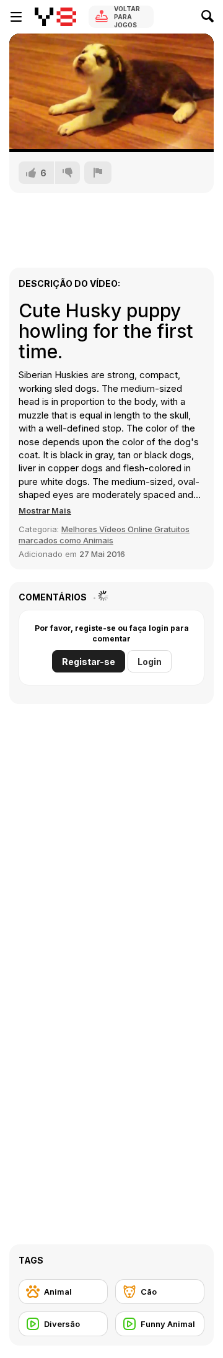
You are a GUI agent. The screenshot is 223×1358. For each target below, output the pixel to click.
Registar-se (88, 661)
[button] (45, 510)
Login (150, 661)
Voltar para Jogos (127, 17)
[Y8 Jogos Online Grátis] (55, 16)
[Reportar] (98, 172)
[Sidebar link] (16, 16)
